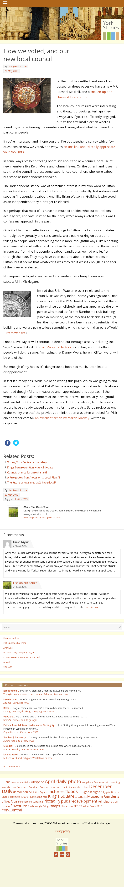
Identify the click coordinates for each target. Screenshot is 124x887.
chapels (72, 787)
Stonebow (67, 806)
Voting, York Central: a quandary (27, 462)
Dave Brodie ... (11, 699)
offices (6, 801)
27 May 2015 (20, 545)
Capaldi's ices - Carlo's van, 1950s (21, 732)
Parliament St (27, 801)
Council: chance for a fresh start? (27, 472)
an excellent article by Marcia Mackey (62, 418)
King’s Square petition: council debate (30, 467)
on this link (91, 607)
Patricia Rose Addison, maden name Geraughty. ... (30, 725)
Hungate (24, 797)
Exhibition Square (38, 792)
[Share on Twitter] (16, 445)
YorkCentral (12, 810)
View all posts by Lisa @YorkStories (43, 517)
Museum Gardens (103, 796)
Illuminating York (38, 796)
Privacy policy (62, 831)
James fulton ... (11, 690)
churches (82, 787)
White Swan (89, 806)
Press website (16, 333)
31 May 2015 (20, 586)
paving (39, 801)
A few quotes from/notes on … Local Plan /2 (33, 477)
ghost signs (92, 792)
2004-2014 (16, 782)
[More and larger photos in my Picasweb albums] (68, 854)
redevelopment (84, 801)
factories (56, 791)
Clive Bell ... (9, 745)
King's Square (61, 796)
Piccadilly (51, 801)
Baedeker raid (101, 782)
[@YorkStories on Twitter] (56, 854)
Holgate (15, 796)
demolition (20, 792)
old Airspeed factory (56, 347)
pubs (65, 801)
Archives (8, 647)
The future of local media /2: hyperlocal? (31, 482)
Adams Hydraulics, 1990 (16, 702)
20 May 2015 (11, 70)
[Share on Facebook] (7, 445)
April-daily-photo (63, 781)
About (6, 662)
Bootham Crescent (39, 787)
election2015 (21, 499)
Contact (7, 666)
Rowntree (18, 805)
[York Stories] (62, 849)
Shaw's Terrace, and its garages (20, 719)
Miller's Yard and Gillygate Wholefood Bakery (27, 757)
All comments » (11, 766)
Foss (80, 792)
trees (78, 805)
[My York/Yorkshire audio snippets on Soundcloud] (62, 854)
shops (55, 806)
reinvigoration (108, 801)
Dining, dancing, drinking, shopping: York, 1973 (28, 711)
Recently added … (13, 638)
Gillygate (105, 792)
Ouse (15, 801)
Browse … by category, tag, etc (19, 652)
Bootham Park (58, 787)
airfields (25, 782)
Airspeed (37, 782)
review (6, 806)
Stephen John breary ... (15, 737)
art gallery (87, 782)
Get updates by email (14, 642)
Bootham (22, 787)
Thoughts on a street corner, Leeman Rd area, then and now (35, 694)
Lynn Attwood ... (12, 754)
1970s (6, 782)
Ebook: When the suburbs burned (21, 657)
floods (71, 791)
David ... (7, 708)
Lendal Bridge (81, 797)
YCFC (100, 806)
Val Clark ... (9, 716)
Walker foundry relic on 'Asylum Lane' (23, 749)
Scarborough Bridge (39, 806)
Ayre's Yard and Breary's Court (19, 740)
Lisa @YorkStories (17, 66)
